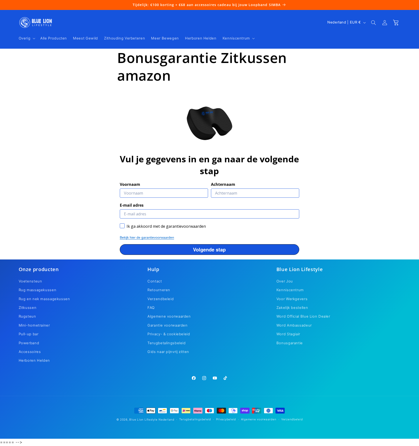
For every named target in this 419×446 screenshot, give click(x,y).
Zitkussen (28, 307)
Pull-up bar (29, 334)
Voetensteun (30, 281)
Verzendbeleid (160, 299)
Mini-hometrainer (34, 325)
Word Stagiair (288, 334)
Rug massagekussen (37, 290)
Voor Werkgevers (291, 299)
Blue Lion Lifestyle (143, 419)
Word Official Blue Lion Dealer (303, 316)
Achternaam (223, 184)
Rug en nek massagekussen (44, 299)
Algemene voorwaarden (169, 316)
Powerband (29, 343)
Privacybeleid (226, 419)
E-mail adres (132, 205)
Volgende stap (209, 249)
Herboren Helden (34, 360)
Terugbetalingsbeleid (166, 343)
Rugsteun (27, 316)
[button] (26, 38)
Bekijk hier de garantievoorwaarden (147, 237)
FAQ (151, 307)
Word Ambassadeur (294, 325)
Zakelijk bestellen (292, 307)
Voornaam (130, 184)
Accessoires (30, 352)
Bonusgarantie (289, 343)
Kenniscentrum (290, 290)
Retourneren (158, 290)
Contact (154, 281)
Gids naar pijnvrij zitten (168, 352)
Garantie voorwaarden (167, 325)
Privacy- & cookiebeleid (168, 334)
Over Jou (284, 281)
